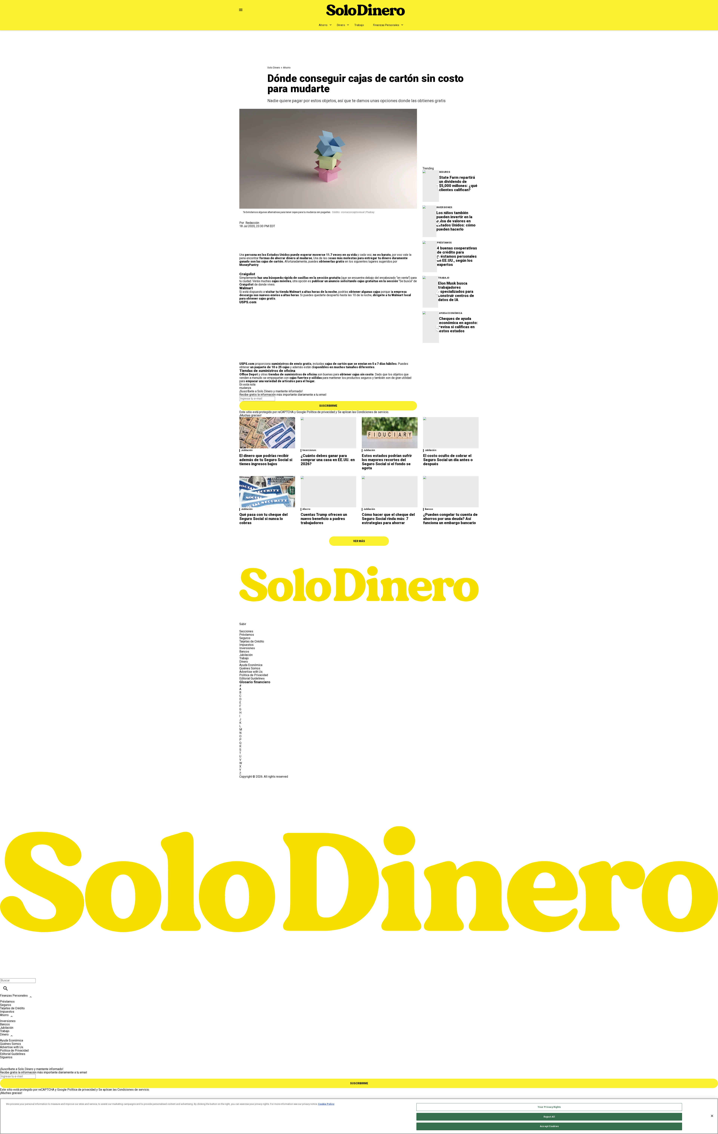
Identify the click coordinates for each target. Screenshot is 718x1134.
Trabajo (359, 25)
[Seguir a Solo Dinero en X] (253, 615)
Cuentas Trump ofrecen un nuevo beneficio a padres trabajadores (324, 518)
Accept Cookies (549, 1126)
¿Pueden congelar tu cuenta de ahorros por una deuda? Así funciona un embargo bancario (450, 518)
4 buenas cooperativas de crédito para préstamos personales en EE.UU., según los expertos (457, 256)
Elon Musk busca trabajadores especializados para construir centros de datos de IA (456, 291)
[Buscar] (5, 988)
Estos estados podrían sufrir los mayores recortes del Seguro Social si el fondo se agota (387, 461)
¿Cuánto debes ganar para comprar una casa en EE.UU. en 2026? (328, 459)
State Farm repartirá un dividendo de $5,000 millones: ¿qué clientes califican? (458, 183)
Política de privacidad (321, 412)
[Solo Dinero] (365, 9)
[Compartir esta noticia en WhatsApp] (243, 229)
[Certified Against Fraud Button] (252, 780)
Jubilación (247, 450)
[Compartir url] (243, 249)
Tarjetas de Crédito (251, 641)
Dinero (341, 25)
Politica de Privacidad (253, 675)
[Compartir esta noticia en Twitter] (262, 229)
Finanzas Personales (386, 25)
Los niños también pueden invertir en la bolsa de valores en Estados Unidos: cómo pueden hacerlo (455, 221)
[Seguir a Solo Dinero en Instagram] (262, 615)
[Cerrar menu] (4, 974)
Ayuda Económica (450, 313)
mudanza (245, 388)
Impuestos (246, 645)
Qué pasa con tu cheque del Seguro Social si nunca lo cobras (263, 518)
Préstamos (444, 243)
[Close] (712, 1116)
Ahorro (323, 25)
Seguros (444, 172)
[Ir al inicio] (359, 556)
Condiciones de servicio (372, 412)
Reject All (549, 1116)
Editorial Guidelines (252, 678)
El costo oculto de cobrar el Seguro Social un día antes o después (448, 459)
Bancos (429, 509)
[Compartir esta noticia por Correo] (271, 229)
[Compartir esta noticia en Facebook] (253, 229)
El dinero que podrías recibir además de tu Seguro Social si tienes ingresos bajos (265, 459)
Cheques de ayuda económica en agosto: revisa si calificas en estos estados (458, 324)
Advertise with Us (251, 671)
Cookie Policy (326, 1104)
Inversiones (444, 207)
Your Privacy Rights (549, 1107)
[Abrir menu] (241, 10)
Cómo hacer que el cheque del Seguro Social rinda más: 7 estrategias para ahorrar (388, 518)
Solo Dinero (273, 67)
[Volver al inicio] (359, 792)
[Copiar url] (248, 240)
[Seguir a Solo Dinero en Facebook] (243, 615)
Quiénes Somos (249, 668)
